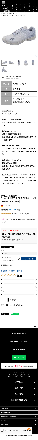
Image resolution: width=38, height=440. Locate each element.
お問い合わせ (4, 425)
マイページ (20, 9)
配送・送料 (19, 387)
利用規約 (3, 421)
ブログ (33, 9)
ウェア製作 (16, 9)
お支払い (19, 382)
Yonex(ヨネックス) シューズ (10, 13)
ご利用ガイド (25, 9)
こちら (15, 94)
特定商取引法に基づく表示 (8, 416)
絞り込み (14, 300)
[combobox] (4, 300)
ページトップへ (35, 326)
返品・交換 (19, 393)
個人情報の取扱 (5, 412)
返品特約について (7, 265)
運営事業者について (19, 399)
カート (36, 9)
